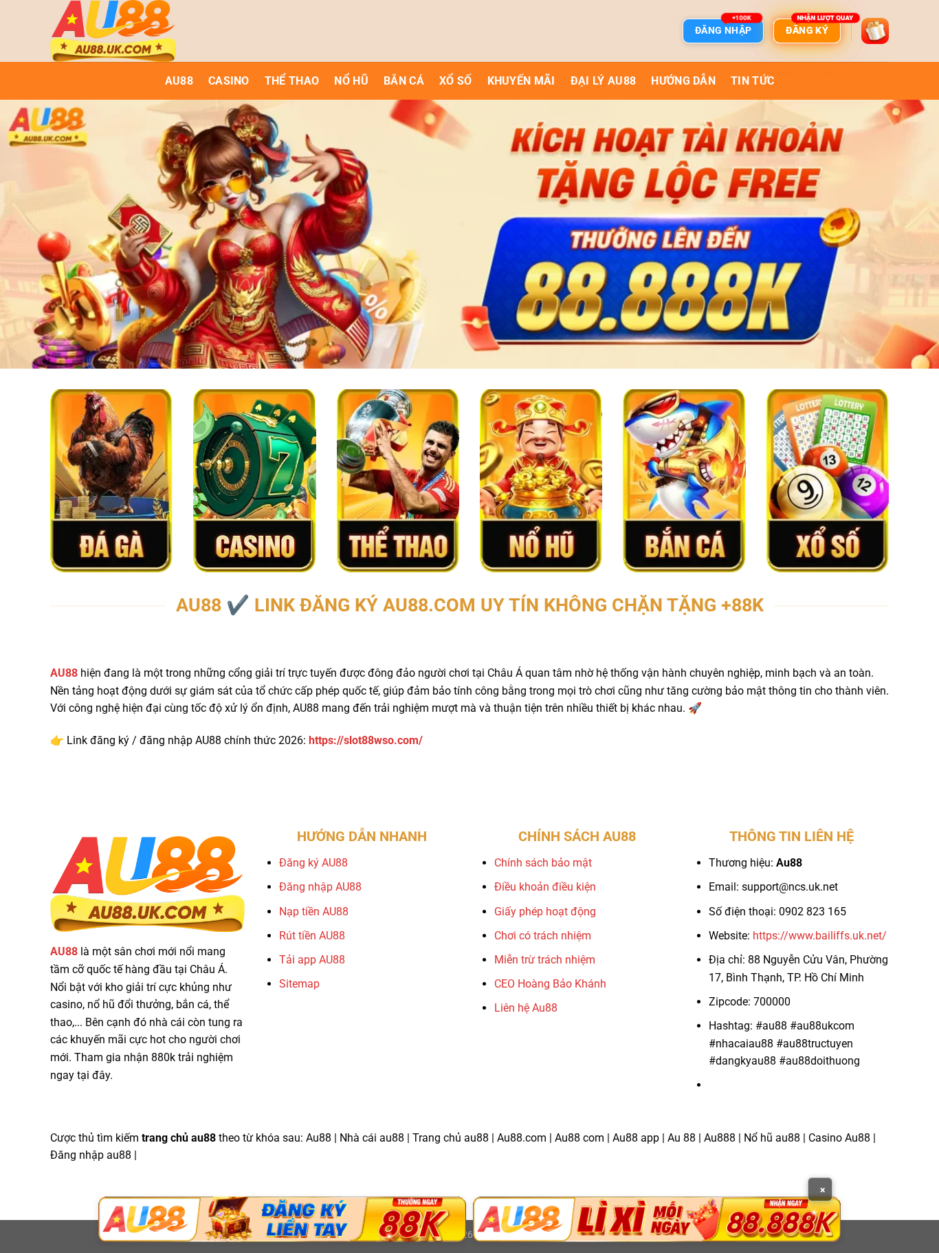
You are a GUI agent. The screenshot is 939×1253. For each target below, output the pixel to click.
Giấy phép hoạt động (545, 911)
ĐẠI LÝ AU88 (604, 80)
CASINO (229, 80)
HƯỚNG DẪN (683, 80)
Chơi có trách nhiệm (542, 935)
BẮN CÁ (404, 80)
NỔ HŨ (351, 80)
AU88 (179, 80)
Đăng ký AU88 (313, 862)
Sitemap (299, 983)
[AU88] (282, 1219)
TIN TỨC (752, 80)
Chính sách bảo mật (543, 862)
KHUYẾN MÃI (521, 80)
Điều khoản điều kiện (545, 886)
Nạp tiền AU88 (314, 911)
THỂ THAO (292, 80)
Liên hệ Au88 (525, 1007)
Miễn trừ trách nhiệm (544, 959)
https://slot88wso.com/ (366, 740)
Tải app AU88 (312, 959)
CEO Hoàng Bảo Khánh (550, 983)
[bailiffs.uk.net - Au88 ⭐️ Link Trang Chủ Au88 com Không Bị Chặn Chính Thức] (119, 31)
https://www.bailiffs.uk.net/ (820, 935)
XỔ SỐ (455, 80)
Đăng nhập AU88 (320, 886)
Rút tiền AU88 (312, 935)
